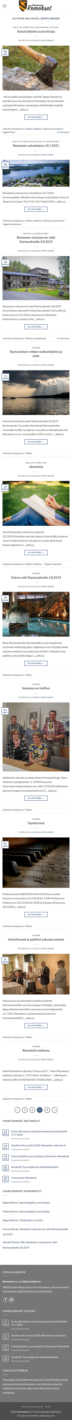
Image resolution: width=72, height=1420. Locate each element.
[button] (5, 6)
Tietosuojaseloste (32, 1406)
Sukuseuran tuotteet (47, 27)
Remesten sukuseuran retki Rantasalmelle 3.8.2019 (36, 239)
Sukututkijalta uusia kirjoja (36, 31)
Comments (63, 132)
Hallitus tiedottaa (23, 27)
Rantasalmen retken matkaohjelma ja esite (36, 354)
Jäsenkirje (36, 467)
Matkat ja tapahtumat (46, 141)
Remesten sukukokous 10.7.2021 (36, 145)
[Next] (55, 1110)
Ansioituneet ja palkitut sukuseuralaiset (36, 939)
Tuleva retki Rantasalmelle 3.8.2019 (36, 577)
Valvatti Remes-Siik (14, 1242)
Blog (48, 1406)
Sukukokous (15, 224)
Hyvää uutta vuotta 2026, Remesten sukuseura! (38, 1145)
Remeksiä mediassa (36, 1050)
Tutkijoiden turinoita (31, 1220)
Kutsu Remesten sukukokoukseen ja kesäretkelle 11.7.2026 (39, 1133)
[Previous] (17, 1110)
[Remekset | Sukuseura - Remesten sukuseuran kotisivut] (36, 6)
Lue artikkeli (36, 117)
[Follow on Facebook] (5, 1300)
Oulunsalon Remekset (24, 1177)
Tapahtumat (36, 823)
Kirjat (12, 132)
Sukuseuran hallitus (36, 688)
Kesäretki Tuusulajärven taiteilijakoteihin (34, 1166)
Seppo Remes (50, 18)
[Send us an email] (11, 1300)
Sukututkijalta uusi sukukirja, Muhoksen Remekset (40, 1156)
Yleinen (36, 348)
